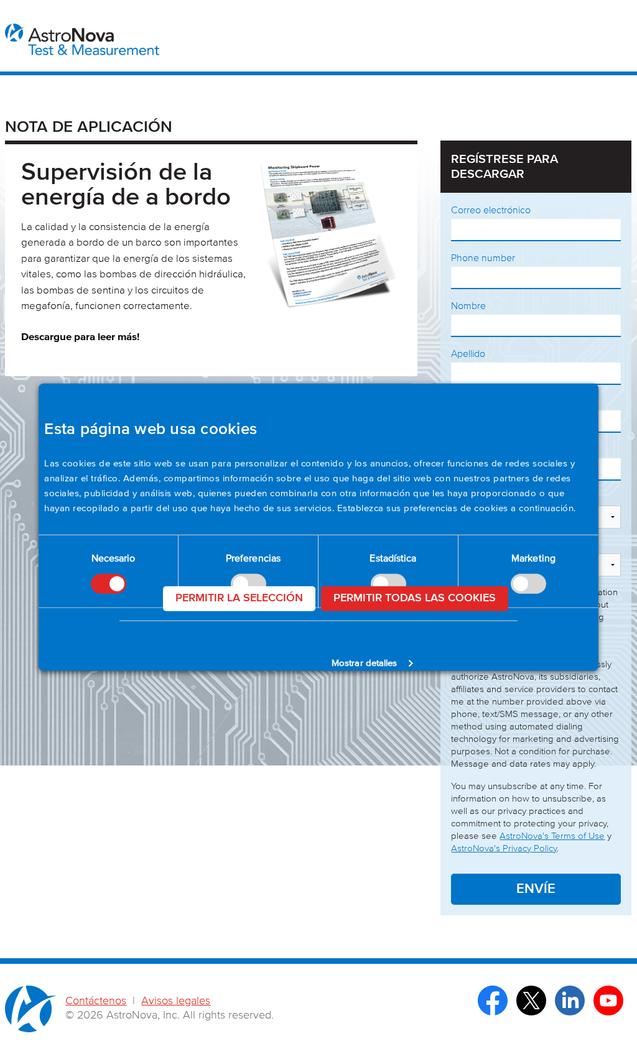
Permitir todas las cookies (414, 598)
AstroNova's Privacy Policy (504, 848)
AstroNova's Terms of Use (552, 836)
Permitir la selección (239, 598)
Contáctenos (95, 1001)
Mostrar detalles (365, 663)
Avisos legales (175, 1001)
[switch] (528, 583)
